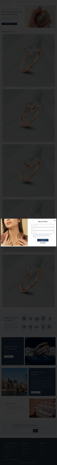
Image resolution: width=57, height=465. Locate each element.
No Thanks (43, 242)
